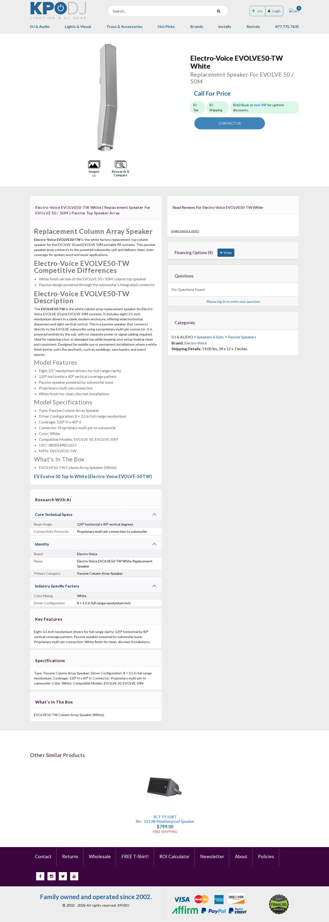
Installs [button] (224, 26)
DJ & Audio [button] (40, 26)
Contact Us (230, 123)
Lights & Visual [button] (78, 26)
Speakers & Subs (210, 337)
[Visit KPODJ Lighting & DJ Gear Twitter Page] (63, 876)
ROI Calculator (174, 856)
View (227, 252)
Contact (43, 856)
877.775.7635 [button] (287, 26)
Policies (266, 856)
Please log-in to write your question (233, 301)
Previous (32, 97)
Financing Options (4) (194, 252)
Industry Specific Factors (57, 586)
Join (260, 11)
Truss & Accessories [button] (124, 26)
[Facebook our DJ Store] (40, 876)
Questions (184, 275)
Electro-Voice (195, 343)
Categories (185, 322)
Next (181, 97)
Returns (70, 856)
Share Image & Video (185, 231)
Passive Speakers (242, 337)
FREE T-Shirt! (135, 856)
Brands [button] (196, 26)
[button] (94, 169)
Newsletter (212, 856)
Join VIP (260, 105)
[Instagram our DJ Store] (51, 876)
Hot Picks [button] (166, 26)
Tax (195, 107)
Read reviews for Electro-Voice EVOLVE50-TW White (217, 207)
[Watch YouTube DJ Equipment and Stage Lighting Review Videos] (74, 876)
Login (276, 11)
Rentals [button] (253, 26)
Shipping (215, 107)
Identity (42, 544)
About (241, 856)
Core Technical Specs (53, 514)
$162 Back (241, 105)
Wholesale (100, 856)
